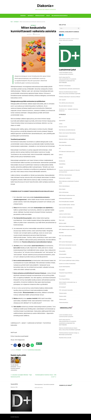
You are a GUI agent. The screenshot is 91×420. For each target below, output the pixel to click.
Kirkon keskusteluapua (64, 186)
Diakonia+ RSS (14, 387)
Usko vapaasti (62, 99)
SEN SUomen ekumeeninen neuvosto (67, 245)
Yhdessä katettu (63, 293)
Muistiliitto (61, 232)
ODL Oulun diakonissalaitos (65, 235)
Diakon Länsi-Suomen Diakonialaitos (67, 133)
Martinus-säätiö (62, 223)
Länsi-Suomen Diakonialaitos (65, 207)
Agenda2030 (62, 120)
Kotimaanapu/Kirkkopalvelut (65, 198)
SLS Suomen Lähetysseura (65, 257)
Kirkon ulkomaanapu (63, 192)
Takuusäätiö (62, 269)
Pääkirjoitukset (40, 15)
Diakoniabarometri (63, 136)
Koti (12, 21)
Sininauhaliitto (62, 251)
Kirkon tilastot (62, 189)
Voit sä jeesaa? (62, 287)
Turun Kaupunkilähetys (64, 279)
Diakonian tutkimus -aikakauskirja (67, 139)
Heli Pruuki (37, 34)
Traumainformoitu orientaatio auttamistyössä (69, 88)
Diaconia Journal (63, 126)
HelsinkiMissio (62, 164)
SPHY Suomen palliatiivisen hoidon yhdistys (69, 260)
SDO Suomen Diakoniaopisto (65, 241)
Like (39, 343)
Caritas (60, 123)
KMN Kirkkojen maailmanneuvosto (67, 195)
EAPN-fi (61, 154)
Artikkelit (31, 15)
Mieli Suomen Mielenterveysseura (66, 226)
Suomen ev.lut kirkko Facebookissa (67, 263)
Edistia (60, 157)
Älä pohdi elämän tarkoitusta (65, 106)
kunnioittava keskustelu (34, 350)
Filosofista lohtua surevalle (65, 337)
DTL (60, 148)
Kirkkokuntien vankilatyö (64, 178)
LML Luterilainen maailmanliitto (66, 217)
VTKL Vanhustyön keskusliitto (66, 290)
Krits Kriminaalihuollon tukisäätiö (66, 201)
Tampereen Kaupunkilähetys (65, 272)
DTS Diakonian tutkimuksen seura (67, 151)
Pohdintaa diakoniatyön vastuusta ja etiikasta (69, 96)
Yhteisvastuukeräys (63, 302)
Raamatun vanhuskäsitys (65, 85)
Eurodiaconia (62, 160)
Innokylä (61, 167)
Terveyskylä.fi (62, 276)
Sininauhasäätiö (62, 254)
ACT (60, 117)
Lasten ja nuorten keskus (65, 214)
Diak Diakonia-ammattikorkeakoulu (67, 129)
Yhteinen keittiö (62, 296)
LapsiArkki (61, 210)
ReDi (60, 238)
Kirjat (48, 15)
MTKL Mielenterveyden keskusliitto (67, 229)
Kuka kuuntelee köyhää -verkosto (67, 204)
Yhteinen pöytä (62, 299)
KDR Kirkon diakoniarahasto (65, 175)
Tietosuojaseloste (39, 384)
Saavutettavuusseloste (49, 384)
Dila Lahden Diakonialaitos (65, 145)
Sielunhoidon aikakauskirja (59, 15)
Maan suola (61, 220)
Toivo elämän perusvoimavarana (66, 102)
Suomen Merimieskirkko (64, 266)
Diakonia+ (45, 6)
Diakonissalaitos (62, 142)
